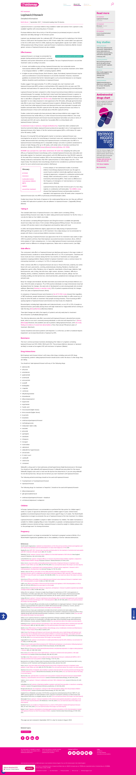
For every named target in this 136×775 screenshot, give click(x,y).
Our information (54, 771)
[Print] (37, 738)
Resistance (99, 70)
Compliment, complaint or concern (38, 771)
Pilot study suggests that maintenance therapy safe (104, 74)
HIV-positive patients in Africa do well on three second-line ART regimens (104, 63)
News (65, 4)
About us (86, 4)
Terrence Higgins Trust (86, 771)
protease (25, 173)
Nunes (48, 147)
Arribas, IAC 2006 (63, 147)
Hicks (32, 309)
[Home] (42, 4)
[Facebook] (23, 738)
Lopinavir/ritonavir (102, 20)
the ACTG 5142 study (60, 294)
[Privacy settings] (3, 771)
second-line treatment (29, 189)
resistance (25, 176)
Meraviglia (24, 323)
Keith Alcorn (24, 22)
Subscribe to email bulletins (104, 754)
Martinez (38, 309)
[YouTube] (86, 753)
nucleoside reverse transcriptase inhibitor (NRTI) (29, 181)
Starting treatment (101, 46)
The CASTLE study (46, 99)
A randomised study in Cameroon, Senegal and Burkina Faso (39, 126)
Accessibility (24, 771)
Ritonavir (102, 27)
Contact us (99, 751)
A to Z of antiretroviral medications (103, 34)
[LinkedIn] (32, 738)
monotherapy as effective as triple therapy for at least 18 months (104, 84)
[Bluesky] (74, 753)
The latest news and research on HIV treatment (69, 56)
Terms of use (75, 771)
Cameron (54, 147)
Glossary (25, 169)
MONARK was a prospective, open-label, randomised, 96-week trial (42, 151)
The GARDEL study (75, 189)
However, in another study (42, 288)
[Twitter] (27, 738)
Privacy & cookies (65, 771)
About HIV (77, 4)
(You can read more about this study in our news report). (67, 565)
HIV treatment (25, 11)
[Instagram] (90, 753)
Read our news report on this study (43, 585)
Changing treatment (102, 60)
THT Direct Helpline (101, 752)
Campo (42, 147)
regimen (24, 186)
